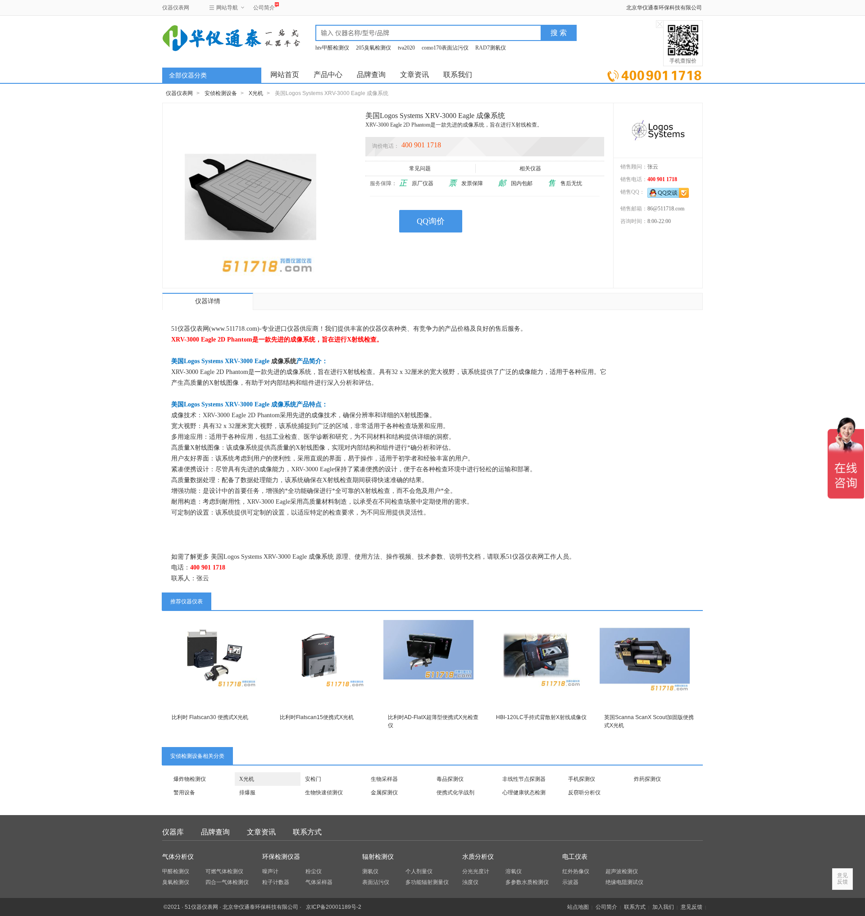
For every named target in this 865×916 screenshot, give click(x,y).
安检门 (313, 779)
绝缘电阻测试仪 (624, 882)
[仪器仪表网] (210, 37)
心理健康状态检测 (524, 792)
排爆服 (247, 792)
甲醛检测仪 (175, 871)
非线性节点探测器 (524, 779)
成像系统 (283, 361)
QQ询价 (431, 221)
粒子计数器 (275, 882)
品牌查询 (371, 74)
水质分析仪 (478, 856)
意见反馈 (691, 907)
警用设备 (184, 792)
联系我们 (457, 74)
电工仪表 (574, 856)
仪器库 (173, 832)
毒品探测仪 (450, 779)
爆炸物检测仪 (189, 779)
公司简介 (264, 8)
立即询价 (654, 74)
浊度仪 (470, 882)
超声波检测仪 (622, 871)
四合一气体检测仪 (227, 882)
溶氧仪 (513, 871)
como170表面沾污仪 (445, 48)
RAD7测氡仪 (490, 48)
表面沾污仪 (375, 882)
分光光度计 (475, 871)
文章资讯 (414, 74)
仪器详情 (207, 301)
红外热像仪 (575, 871)
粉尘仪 (313, 871)
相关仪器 (530, 168)
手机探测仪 (581, 779)
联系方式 (307, 832)
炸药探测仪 (647, 779)
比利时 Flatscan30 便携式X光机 (210, 717)
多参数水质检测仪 (527, 882)
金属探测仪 (384, 792)
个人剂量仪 (418, 871)
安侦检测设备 (221, 93)
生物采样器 (384, 779)
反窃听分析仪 (584, 792)
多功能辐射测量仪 (427, 882)
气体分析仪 (178, 856)
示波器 (570, 882)
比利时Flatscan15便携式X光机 (317, 717)
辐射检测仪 (378, 856)
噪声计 (270, 871)
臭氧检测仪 (175, 882)
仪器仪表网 (175, 8)
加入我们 (663, 907)
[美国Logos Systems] (658, 130)
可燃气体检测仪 (224, 871)
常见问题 (420, 168)
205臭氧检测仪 (373, 48)
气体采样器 (318, 882)
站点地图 (578, 907)
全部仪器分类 (188, 75)
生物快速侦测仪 (324, 792)
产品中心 (328, 74)
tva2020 (406, 48)
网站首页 (284, 74)
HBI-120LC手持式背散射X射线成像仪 (541, 717)
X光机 (256, 93)
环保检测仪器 (281, 856)
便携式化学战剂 (455, 792)
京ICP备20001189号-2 (333, 907)
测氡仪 (370, 871)
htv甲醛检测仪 (332, 48)
